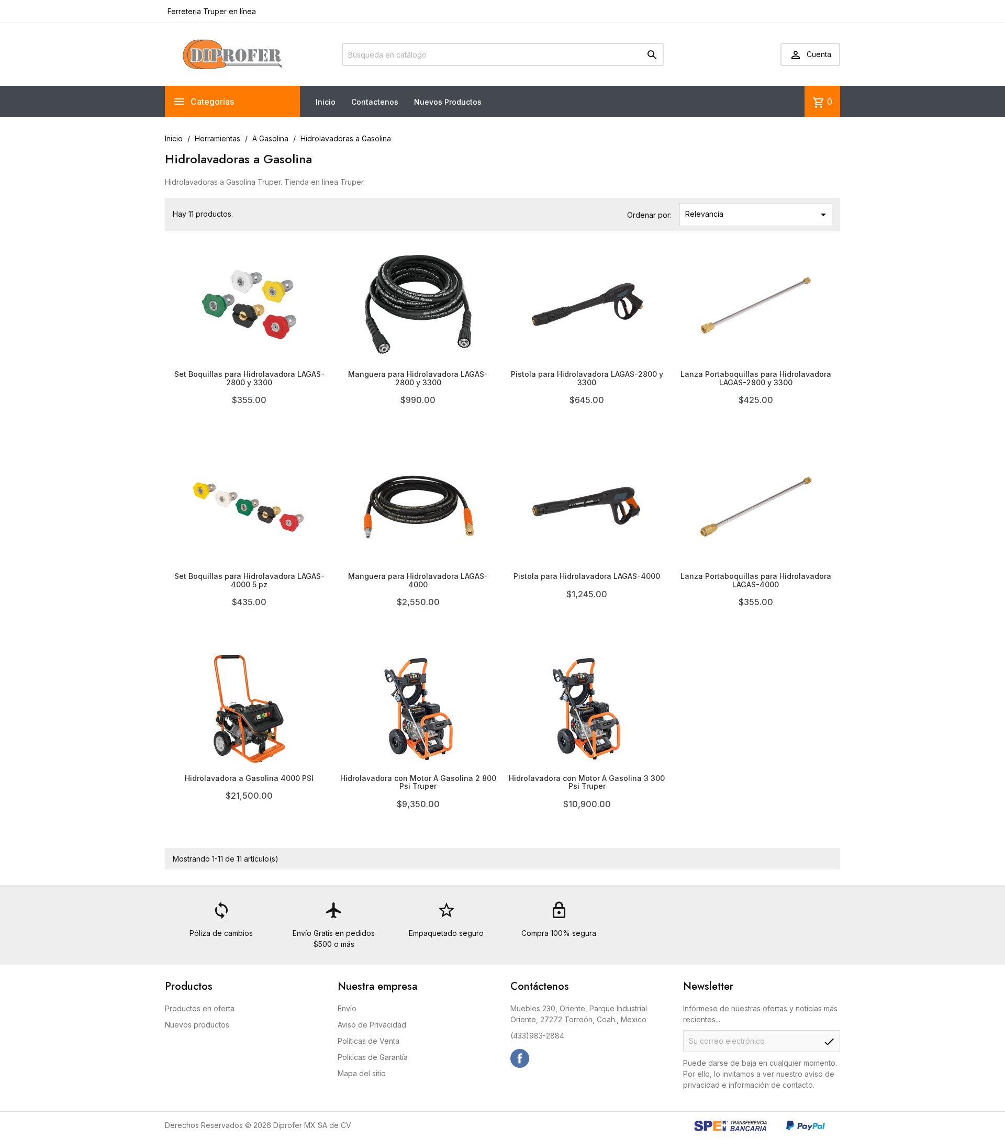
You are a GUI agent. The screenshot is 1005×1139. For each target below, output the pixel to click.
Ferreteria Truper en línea (210, 11)
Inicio (326, 101)
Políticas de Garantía (373, 1057)
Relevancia (757, 214)
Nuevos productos (197, 1024)
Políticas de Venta (368, 1040)
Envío (347, 1008)
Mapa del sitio (362, 1073)
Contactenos (374, 101)
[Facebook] (519, 1058)
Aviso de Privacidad (372, 1024)
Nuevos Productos (448, 101)
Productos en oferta (199, 1008)
